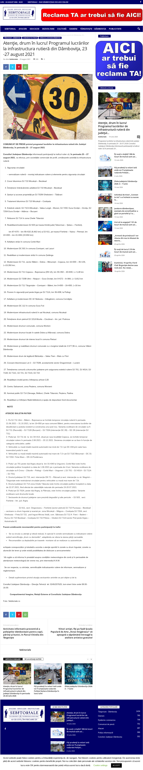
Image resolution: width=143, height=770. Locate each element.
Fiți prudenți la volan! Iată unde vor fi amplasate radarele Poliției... (125, 170)
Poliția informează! (105, 733)
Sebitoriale (13, 59)
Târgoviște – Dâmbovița (93, 28)
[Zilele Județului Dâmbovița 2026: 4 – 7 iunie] (79, 673)
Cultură (61, 28)
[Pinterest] (19, 67)
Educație (34, 28)
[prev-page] (87, 659)
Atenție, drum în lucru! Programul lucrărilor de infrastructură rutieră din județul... (114, 128)
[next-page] (91, 659)
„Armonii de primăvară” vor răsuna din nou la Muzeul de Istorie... (126, 238)
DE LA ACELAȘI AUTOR (33, 659)
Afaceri (23, 28)
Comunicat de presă (16, 35)
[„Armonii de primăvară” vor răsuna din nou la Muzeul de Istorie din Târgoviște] (105, 239)
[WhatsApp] (25, 67)
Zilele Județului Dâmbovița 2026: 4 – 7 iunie (79, 687)
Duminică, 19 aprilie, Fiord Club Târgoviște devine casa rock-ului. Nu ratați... (126, 265)
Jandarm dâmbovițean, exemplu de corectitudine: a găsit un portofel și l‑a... (126, 211)
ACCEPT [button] (116, 765)
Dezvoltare (48, 28)
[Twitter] (12, 67)
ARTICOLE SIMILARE (12, 659)
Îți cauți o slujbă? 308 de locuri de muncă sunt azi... (125, 155)
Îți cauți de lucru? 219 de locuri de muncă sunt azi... (125, 250)
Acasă (5, 35)
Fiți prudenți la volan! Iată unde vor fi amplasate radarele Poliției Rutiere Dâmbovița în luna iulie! (47, 690)
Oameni (73, 28)
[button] (139, 29)
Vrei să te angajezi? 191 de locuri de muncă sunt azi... (125, 223)
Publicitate (115, 28)
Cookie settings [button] (100, 765)
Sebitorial (10, 28)
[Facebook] (140, 2)
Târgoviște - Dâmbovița (12, 38)
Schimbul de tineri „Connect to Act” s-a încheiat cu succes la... (126, 197)
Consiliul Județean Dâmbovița (50, 38)
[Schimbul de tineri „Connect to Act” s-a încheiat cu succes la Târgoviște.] (105, 198)
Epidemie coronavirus (106, 720)
